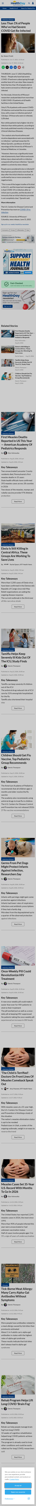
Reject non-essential (18, 1492)
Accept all (18, 1485)
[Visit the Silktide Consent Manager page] (28, 1498)
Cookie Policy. (14, 1479)
